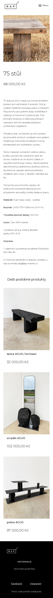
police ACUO (15, 522)
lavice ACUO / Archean (22, 354)
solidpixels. (36, 591)
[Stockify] (11, 5)
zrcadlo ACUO (16, 438)
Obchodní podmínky (24, 568)
